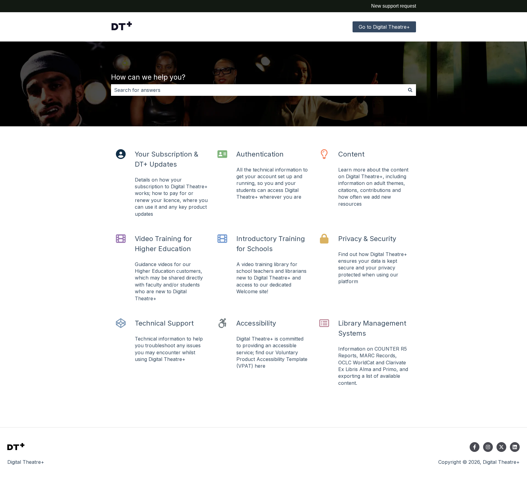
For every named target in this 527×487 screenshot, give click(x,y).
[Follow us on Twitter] (501, 447)
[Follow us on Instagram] (488, 447)
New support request (393, 6)
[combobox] (257, 90)
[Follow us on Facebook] (474, 447)
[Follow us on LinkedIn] (515, 447)
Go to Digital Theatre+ (384, 27)
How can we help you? (148, 77)
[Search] (410, 90)
